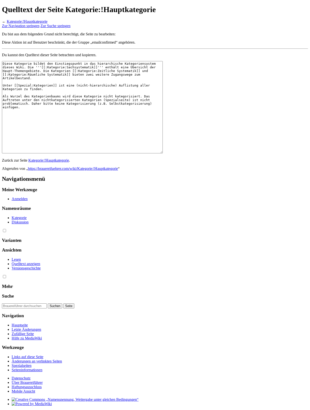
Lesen (16, 259)
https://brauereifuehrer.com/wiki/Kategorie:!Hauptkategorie (73, 168)
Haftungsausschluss (27, 387)
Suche (8, 296)
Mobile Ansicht (23, 391)
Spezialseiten (21, 365)
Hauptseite (20, 325)
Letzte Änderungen (26, 329)
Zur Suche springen (55, 26)
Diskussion (20, 222)
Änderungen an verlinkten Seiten (37, 361)
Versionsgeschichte (26, 268)
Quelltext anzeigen (26, 264)
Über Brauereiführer (27, 382)
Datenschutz (21, 378)
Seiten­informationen (27, 370)
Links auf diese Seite (27, 357)
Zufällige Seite (23, 334)
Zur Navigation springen (20, 26)
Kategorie (19, 218)
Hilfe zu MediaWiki (27, 338)
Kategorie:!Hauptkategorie (27, 21)
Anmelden (20, 199)
